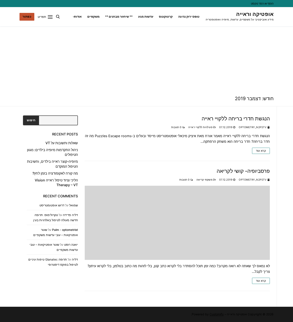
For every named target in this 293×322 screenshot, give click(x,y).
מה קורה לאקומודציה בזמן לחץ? (55, 173)
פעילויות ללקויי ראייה (200, 127)
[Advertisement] (146, 59)
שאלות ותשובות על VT (61, 143)
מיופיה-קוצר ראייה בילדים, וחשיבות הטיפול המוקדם (52, 163)
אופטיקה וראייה (254, 14)
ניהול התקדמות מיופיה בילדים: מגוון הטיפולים (52, 152)
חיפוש (31, 120)
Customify (217, 314)
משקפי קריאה (204, 179)
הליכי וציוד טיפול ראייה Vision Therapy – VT (56, 182)
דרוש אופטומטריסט (51, 205)
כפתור (27, 16)
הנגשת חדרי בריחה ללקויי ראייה (236, 118)
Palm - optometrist (65, 230)
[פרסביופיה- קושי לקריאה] (177, 223)
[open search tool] (58, 17)
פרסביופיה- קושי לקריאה (243, 171)
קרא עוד (261, 150)
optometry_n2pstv (253, 127)
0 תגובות (176, 127)
